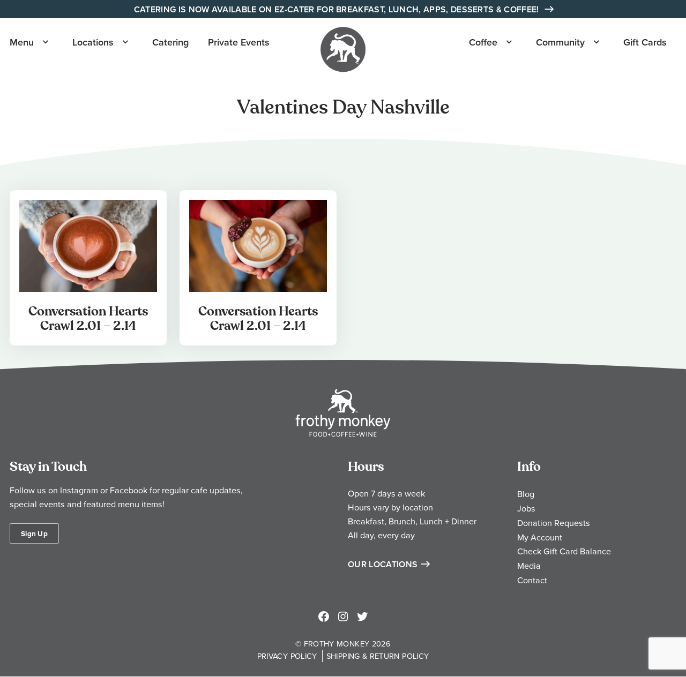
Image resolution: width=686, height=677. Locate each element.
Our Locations (382, 564)
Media (529, 565)
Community (560, 42)
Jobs (526, 508)
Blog (525, 494)
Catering (170, 42)
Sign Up (34, 533)
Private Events (239, 42)
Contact (532, 580)
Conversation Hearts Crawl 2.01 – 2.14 (88, 318)
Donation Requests (553, 523)
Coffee (483, 42)
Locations (93, 42)
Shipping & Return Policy (377, 655)
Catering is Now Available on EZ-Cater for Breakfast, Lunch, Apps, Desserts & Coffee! (337, 9)
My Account (539, 537)
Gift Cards (645, 42)
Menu (22, 42)
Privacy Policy (287, 655)
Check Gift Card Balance (564, 551)
